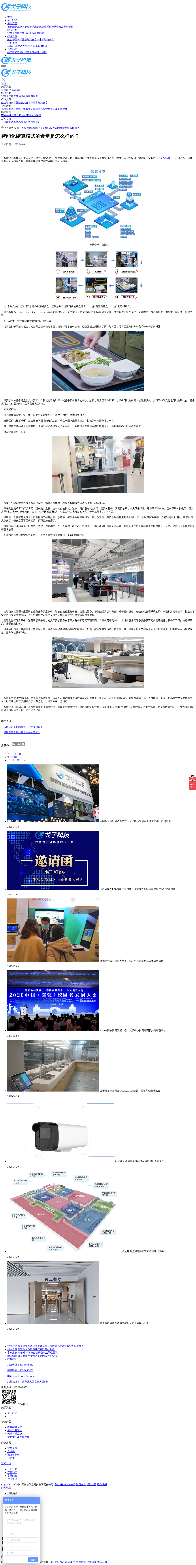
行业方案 (12, 36)
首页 (9, 17)
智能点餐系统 (29, 26)
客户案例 (12, 42)
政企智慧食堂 (14, 39)
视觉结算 (91, 1484)
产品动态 (22, 52)
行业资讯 (42, 52)
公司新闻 (12, 52)
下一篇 (16, 760)
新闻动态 (12, 49)
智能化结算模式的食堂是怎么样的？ (59, 128)
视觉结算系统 (14, 26)
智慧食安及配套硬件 (62, 26)
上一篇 (16, 754)
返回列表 (12, 757)
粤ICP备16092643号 (65, 1484)
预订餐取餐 (30, 33)
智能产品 (12, 23)
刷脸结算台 (166, 158)
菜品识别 (102, 1484)
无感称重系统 (44, 26)
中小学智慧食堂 (45, 39)
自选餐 (20, 33)
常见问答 (32, 52)
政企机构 (25, 46)
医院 (44, 46)
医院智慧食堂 (29, 39)
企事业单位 (36, 46)
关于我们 (12, 20)
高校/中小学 (13, 46)
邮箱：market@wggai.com (20, 1376)
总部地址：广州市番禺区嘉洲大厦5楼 (27, 1381)
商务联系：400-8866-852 (20, 1370)
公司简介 (6, 89)
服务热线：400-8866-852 (20, 1364)
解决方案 (12, 30)
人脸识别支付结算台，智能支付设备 (23, 726)
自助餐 (40, 33)
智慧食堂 (12, 33)
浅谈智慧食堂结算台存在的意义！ (22, 732)
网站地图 (6, 1487)
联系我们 (16, 89)
